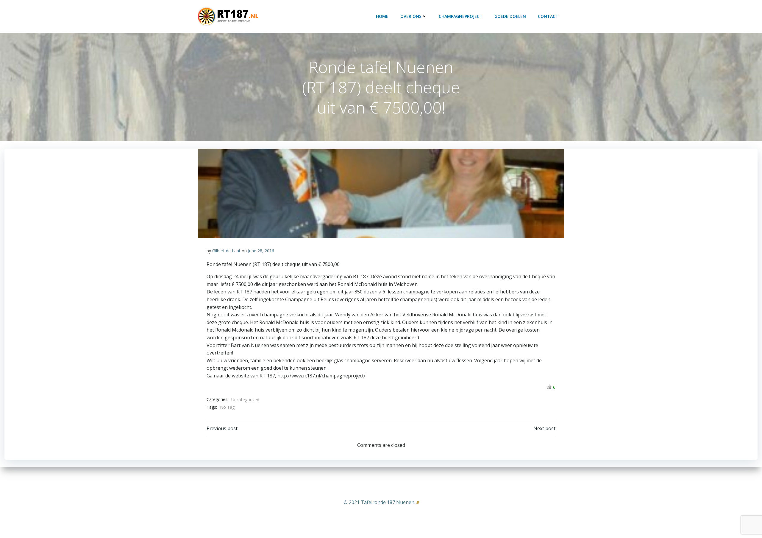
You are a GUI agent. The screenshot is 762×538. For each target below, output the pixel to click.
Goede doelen (510, 16)
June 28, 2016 (261, 251)
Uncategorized (245, 399)
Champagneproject (461, 16)
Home (382, 16)
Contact (548, 16)
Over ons (410, 16)
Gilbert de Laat (226, 251)
